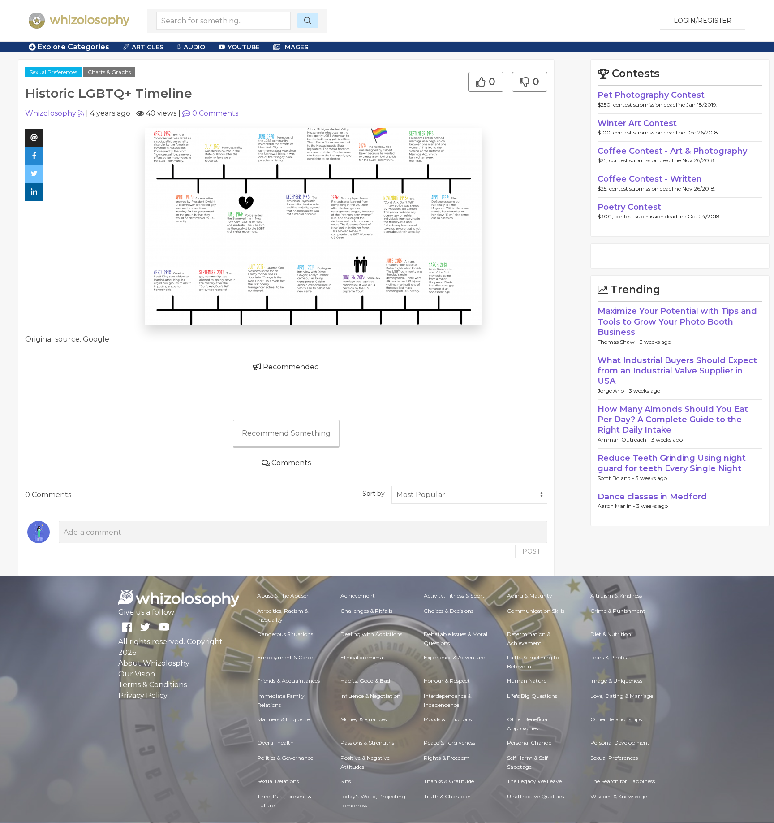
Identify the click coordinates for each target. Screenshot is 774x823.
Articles (147, 47)
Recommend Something (286, 433)
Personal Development (619, 742)
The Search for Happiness (622, 781)
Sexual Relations (278, 781)
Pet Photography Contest (651, 95)
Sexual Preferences (53, 72)
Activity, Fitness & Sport (454, 595)
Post (531, 551)
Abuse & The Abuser (283, 595)
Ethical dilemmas (362, 657)
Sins (345, 781)
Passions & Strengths (367, 742)
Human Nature (526, 680)
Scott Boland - (617, 478)
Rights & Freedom (447, 757)
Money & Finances (363, 719)
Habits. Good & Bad (365, 680)
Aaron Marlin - (617, 505)
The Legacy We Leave (534, 781)
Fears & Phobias (610, 657)
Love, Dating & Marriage (621, 696)
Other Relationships (616, 719)
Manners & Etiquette (283, 719)
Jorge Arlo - (613, 390)
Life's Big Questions (532, 696)
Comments (215, 113)
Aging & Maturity (529, 595)
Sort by (373, 493)
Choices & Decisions (448, 610)
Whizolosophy (50, 113)
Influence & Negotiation (370, 696)
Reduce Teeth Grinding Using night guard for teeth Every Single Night (672, 463)
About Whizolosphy (153, 663)
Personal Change (529, 742)
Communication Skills (535, 610)
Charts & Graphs (109, 72)
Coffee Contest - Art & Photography (672, 151)
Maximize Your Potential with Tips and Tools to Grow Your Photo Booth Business (677, 321)
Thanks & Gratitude (449, 781)
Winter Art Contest (637, 123)
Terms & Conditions (152, 684)
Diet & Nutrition (610, 634)
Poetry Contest (629, 207)
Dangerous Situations (285, 634)
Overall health (275, 742)
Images (295, 47)
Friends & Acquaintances (288, 680)
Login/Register (702, 21)
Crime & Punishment (617, 610)
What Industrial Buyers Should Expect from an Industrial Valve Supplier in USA (677, 370)
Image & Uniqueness (616, 680)
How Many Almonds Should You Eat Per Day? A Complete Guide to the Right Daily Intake (673, 419)
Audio (194, 47)
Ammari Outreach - (624, 439)
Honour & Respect (447, 680)
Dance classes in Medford (652, 497)
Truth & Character (447, 796)
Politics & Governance (285, 757)
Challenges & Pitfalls (366, 610)
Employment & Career (286, 657)
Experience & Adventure (454, 657)
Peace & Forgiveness (449, 742)
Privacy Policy (143, 695)
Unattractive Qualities (535, 796)
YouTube (244, 47)
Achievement (357, 595)
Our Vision (136, 674)
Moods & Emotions (448, 719)
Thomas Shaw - (619, 341)
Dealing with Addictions (371, 634)
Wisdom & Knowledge (618, 796)
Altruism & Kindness (616, 595)
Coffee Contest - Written (650, 179)
